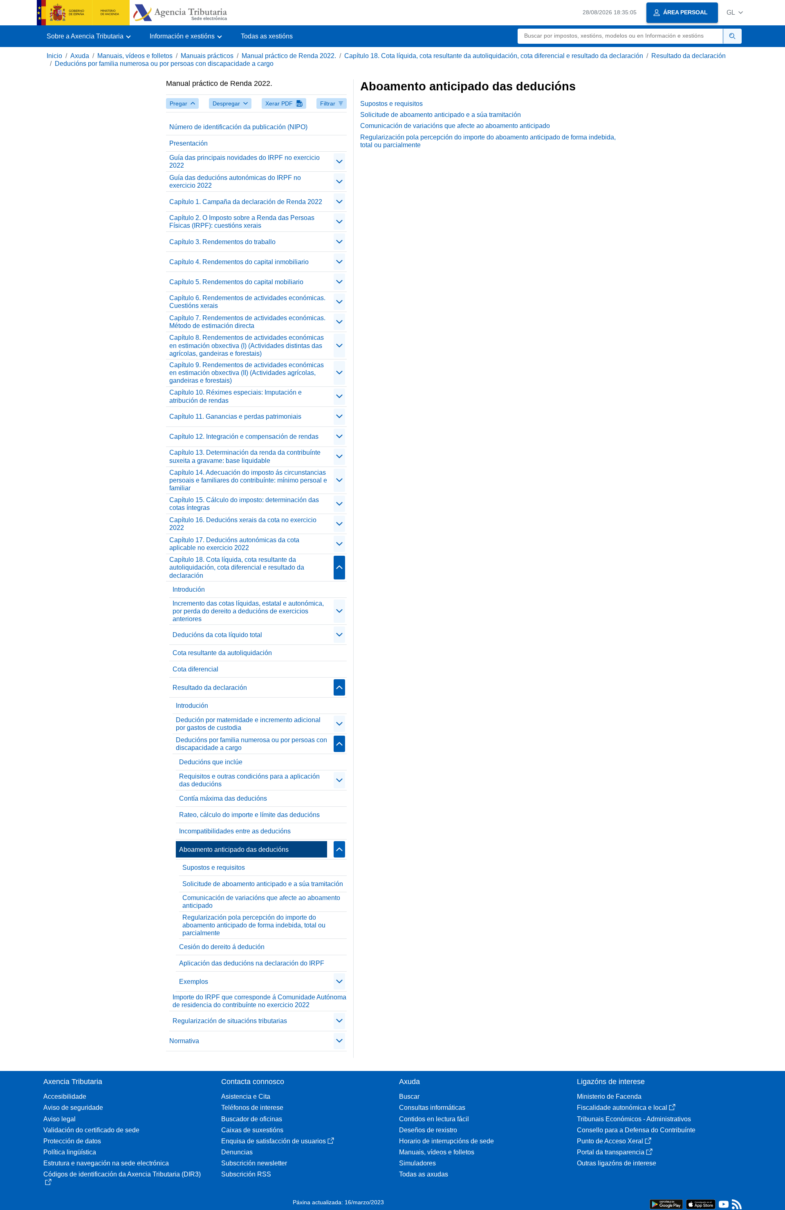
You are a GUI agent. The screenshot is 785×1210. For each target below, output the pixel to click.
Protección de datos (72, 1141)
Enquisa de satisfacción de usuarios (273, 1141)
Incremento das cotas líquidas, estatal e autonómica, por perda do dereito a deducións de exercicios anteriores (248, 611)
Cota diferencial (195, 669)
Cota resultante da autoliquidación (222, 652)
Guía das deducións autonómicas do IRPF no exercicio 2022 (235, 181)
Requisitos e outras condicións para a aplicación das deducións (249, 780)
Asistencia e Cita (245, 1096)
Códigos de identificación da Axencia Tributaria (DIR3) (122, 1174)
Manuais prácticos (207, 55)
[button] (734, 12)
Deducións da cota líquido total (217, 634)
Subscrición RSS (246, 1174)
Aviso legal (59, 1119)
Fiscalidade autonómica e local (622, 1107)
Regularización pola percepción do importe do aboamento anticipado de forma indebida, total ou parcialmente (253, 925)
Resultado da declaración (688, 55)
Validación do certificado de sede (91, 1130)
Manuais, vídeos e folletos (135, 55)
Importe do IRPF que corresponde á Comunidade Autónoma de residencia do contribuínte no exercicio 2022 (259, 1001)
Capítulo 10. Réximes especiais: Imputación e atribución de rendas (235, 396)
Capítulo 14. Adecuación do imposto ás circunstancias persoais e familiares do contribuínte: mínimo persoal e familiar (248, 480)
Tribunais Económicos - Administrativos (634, 1119)
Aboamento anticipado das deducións (234, 849)
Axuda (79, 55)
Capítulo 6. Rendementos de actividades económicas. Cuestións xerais (247, 301)
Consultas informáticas (432, 1107)
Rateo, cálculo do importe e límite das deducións (249, 814)
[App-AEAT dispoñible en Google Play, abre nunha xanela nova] (666, 1203)
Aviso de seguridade (73, 1107)
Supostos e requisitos (213, 867)
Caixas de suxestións (252, 1130)
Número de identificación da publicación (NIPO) (238, 126)
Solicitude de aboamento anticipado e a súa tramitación (262, 883)
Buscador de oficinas (251, 1119)
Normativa (184, 1040)
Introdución (189, 589)
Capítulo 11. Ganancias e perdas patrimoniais (235, 416)
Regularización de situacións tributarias (230, 1020)
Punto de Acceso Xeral (610, 1141)
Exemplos (193, 981)
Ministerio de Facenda (609, 1096)
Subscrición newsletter (254, 1163)
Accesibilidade (64, 1096)
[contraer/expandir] (339, 161)
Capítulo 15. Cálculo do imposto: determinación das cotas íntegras (244, 503)
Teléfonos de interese (252, 1107)
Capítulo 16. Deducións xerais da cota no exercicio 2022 (242, 523)
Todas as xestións (267, 36)
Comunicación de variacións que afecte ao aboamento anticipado (261, 901)
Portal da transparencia (610, 1152)
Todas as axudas (423, 1174)
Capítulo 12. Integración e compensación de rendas (243, 436)
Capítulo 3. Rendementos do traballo (222, 241)
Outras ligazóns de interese (616, 1163)
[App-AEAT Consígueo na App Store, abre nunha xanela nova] (700, 1203)
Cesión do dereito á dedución (222, 946)
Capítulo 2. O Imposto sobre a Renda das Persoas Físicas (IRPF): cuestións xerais (241, 221)
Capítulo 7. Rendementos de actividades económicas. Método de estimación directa (247, 321)
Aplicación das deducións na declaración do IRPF (251, 963)
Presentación (188, 143)
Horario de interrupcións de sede (446, 1141)
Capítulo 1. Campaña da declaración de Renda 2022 (245, 201)
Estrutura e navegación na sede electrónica (106, 1163)
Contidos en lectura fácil (434, 1119)
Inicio (54, 55)
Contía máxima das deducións (223, 798)
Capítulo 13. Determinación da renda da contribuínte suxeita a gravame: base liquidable (245, 456)
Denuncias (237, 1152)
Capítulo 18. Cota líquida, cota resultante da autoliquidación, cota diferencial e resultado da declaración (493, 55)
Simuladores (417, 1163)
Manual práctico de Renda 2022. (289, 55)
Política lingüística (69, 1152)
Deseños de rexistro (428, 1130)
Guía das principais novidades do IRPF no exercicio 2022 (244, 161)
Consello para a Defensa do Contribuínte (636, 1130)
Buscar (409, 1096)
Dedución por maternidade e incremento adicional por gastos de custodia (248, 723)
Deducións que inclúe (210, 762)
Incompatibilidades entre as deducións (235, 831)
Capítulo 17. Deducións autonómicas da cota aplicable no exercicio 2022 (234, 544)
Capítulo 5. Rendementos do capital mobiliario (236, 281)
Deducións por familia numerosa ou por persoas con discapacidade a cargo (164, 63)
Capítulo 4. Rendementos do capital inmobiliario (239, 261)
